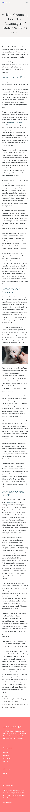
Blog (5, 696)
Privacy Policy (7, 802)
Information (7, 758)
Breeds (5, 753)
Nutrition (6, 755)
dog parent (10, 502)
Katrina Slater (20, 33)
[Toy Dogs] (6, 3)
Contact (5, 761)
